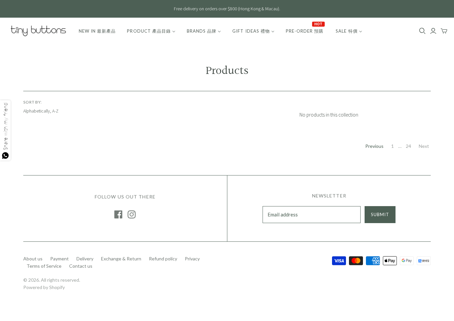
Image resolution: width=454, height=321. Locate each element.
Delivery (84, 258)
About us (33, 258)
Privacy (192, 258)
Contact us (80, 266)
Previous (374, 146)
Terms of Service (44, 266)
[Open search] (422, 31)
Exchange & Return (121, 258)
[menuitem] (97, 31)
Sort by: (32, 102)
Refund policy (163, 258)
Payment (59, 258)
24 (408, 146)
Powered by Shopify (44, 287)
